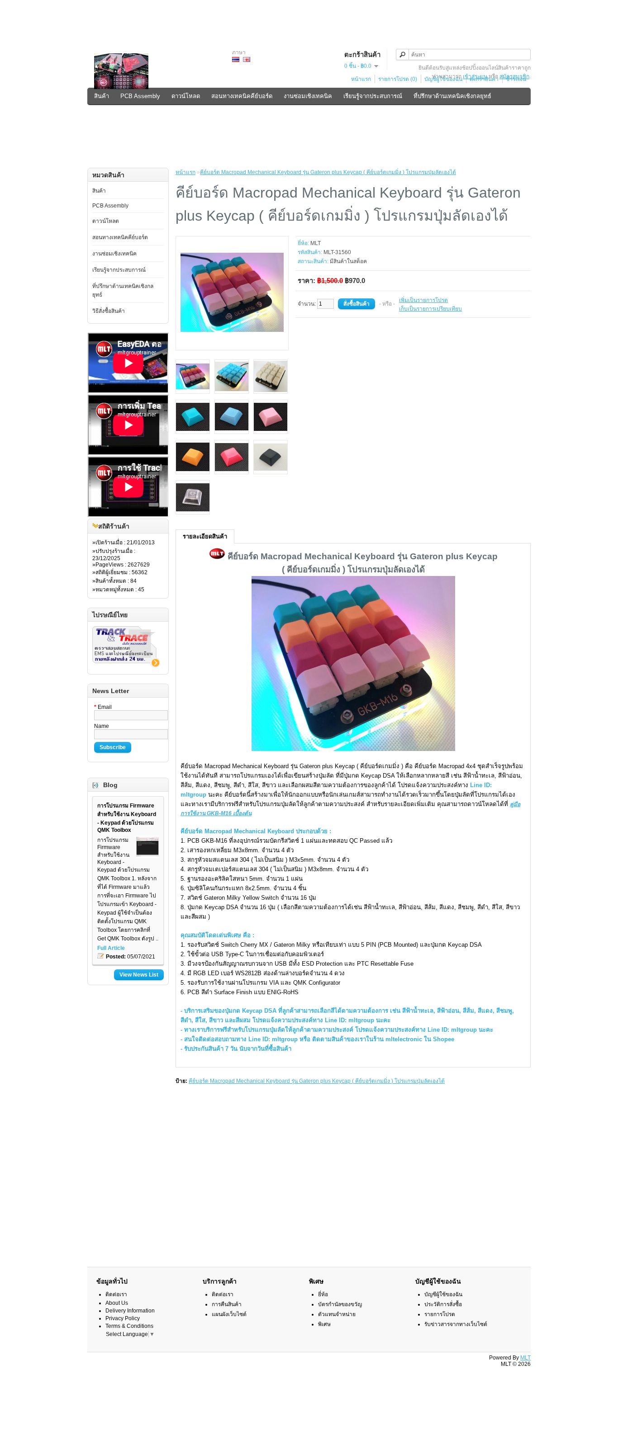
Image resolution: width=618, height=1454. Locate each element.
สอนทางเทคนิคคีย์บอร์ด (241, 96)
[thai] (235, 59)
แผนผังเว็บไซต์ (229, 1314)
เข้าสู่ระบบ (475, 76)
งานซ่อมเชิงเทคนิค (308, 96)
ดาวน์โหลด (185, 96)
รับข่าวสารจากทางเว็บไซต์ (455, 1324)
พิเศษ (324, 1324)
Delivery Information (130, 1311)
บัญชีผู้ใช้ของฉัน (443, 1294)
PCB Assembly (140, 96)
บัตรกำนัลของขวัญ (340, 1304)
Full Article (111, 948)
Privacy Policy (122, 1318)
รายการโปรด (439, 1314)
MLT (315, 243)
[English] (246, 59)
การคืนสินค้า (227, 1304)
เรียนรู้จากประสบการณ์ (372, 96)
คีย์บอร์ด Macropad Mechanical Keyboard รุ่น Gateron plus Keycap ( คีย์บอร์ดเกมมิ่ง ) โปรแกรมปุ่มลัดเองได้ (328, 172)
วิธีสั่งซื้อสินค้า (112, 115)
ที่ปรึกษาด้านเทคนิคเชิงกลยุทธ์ (452, 96)
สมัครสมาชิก (514, 76)
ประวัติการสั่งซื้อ (443, 1304)
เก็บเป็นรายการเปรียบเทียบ (430, 309)
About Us (116, 1303)
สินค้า (101, 96)
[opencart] (95, 527)
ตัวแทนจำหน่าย (337, 1314)
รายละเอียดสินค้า (205, 536)
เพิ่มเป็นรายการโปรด (423, 300)
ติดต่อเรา (116, 1294)
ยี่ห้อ (323, 1294)
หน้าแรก (361, 79)
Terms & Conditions (129, 1326)
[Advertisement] (309, 20)
